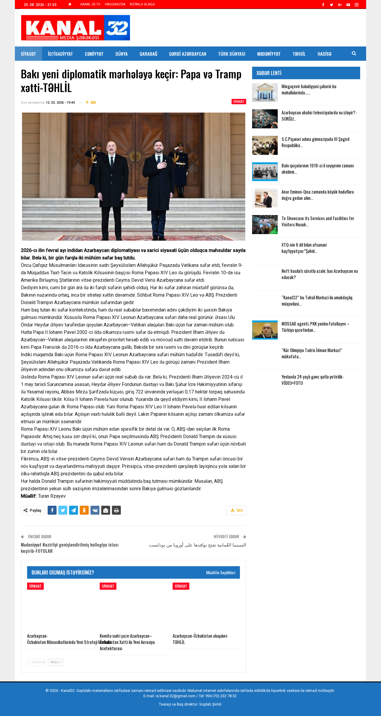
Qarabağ (148, 53)
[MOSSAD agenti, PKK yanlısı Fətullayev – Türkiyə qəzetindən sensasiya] (265, 330)
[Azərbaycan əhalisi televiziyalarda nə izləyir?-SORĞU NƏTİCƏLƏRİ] (265, 118)
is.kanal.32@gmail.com (176, 696)
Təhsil (299, 53)
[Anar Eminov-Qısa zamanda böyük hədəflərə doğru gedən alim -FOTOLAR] (265, 198)
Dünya (121, 53)
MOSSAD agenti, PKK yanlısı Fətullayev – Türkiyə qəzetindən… (315, 326)
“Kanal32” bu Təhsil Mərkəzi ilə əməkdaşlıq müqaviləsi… (317, 300)
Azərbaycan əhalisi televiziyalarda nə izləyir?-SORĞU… (319, 115)
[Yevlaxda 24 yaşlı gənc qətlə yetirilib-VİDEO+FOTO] (265, 383)
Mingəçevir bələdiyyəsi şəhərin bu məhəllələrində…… (309, 89)
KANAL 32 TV (90, 4)
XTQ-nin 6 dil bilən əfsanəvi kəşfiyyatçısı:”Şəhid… (304, 247)
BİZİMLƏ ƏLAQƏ (142, 4)
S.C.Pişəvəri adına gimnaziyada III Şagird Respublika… (315, 142)
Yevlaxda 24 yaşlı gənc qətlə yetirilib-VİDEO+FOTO (313, 379)
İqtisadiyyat (60, 53)
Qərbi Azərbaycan (187, 53)
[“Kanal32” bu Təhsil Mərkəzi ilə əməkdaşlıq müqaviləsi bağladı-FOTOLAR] (265, 303)
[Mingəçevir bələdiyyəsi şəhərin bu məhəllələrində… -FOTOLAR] (265, 92)
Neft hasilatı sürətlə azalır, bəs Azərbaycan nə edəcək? (320, 273)
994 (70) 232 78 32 (221, 696)
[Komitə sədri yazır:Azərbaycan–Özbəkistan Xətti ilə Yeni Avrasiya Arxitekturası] (133, 606)
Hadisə (324, 53)
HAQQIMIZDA (115, 4)
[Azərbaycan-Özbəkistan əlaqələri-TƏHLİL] (206, 606)
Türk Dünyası (231, 53)
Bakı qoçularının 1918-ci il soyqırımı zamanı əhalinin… (318, 168)
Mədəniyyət (269, 53)
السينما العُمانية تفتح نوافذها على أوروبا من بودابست (197, 544)
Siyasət (28, 53)
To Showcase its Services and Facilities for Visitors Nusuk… (318, 221)
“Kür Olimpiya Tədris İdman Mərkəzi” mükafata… (312, 353)
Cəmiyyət (94, 53)
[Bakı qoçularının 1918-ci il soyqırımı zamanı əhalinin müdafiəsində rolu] (265, 171)
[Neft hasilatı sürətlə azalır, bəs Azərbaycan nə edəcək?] (265, 277)
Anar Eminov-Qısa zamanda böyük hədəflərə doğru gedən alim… (318, 194)
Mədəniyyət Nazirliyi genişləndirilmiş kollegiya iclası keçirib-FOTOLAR (69, 547)
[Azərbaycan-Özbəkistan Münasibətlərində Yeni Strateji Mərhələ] (60, 606)
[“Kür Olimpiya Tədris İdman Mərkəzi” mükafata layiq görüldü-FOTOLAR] (265, 356)
